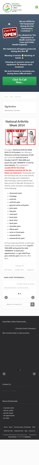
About (10, 424)
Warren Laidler (9, 408)
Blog (12, 97)
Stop (20, 291)
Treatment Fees (18, 428)
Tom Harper (8, 270)
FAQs (33, 424)
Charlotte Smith (9, 405)
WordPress (28, 434)
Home (7, 97)
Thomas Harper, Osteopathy (22, 424)
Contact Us (32, 428)
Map (26, 428)
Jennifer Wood (8, 410)
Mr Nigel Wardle (9, 413)
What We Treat (8, 428)
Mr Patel (6, 415)
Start (18, 291)
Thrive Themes (12, 434)
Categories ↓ (31, 270)
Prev (6, 295)
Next (32, 295)
